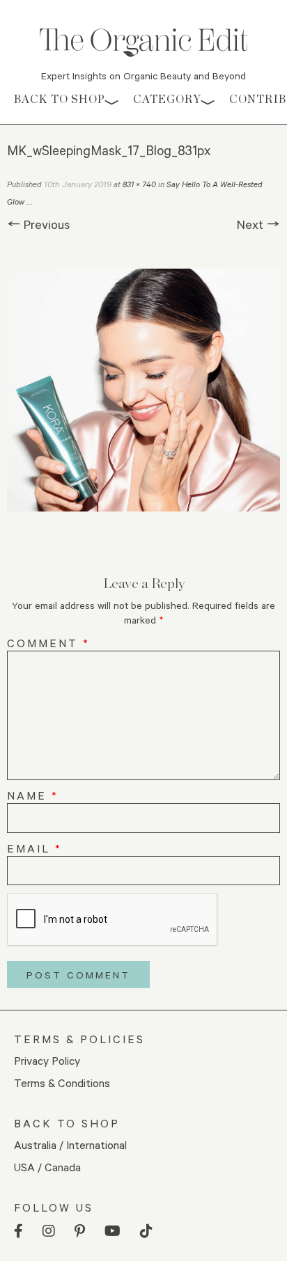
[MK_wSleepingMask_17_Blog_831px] (143, 390)
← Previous (38, 224)
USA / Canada (47, 1166)
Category (167, 99)
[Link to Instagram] (48, 1231)
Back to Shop (59, 99)
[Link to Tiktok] (146, 1231)
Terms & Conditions (62, 1082)
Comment (48, 642)
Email (34, 848)
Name (33, 795)
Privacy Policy (47, 1060)
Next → (258, 224)
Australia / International (70, 1144)
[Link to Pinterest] (80, 1231)
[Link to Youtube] (112, 1231)
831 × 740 (139, 184)
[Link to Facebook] (18, 1231)
